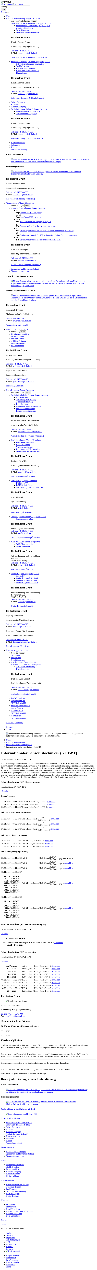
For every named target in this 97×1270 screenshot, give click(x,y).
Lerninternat (11, 1258)
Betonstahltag (31, 212)
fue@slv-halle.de (24, 533)
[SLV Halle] (12, 4)
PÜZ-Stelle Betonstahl (25, 442)
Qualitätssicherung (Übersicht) (23, 476)
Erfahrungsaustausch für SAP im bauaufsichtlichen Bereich (48, 235)
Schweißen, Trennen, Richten (18, 1125)
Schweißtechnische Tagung (36, 222)
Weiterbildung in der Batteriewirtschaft (18, 1109)
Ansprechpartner (12, 1255)
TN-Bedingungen (13, 1240)
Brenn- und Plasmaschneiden (27, 71)
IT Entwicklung (17, 345)
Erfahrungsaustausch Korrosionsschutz (40, 240)
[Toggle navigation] (7, 12)
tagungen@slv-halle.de (27, 260)
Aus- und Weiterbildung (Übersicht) (20, 199)
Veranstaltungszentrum (20, 271)
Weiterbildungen (22, 30)
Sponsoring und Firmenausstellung (25, 269)
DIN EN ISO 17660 (24, 485)
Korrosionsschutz (18, 143)
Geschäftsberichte (18, 660)
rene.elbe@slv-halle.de (27, 472)
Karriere (9, 727)
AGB (8, 1242)
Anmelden (51, 801)
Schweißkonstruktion (19, 102)
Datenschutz (11, 1244)
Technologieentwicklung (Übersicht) (25, 537)
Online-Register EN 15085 (27, 578)
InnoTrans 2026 (31, 217)
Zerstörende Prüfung (24, 402)
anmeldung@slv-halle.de (28, 53)
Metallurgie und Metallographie (28, 406)
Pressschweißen (17, 339)
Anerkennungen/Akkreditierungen (25, 662)
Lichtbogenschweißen (20, 334)
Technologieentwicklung (16, 1191)
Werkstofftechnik (18, 343)
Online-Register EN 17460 (27, 583)
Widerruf (9, 1247)
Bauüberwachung (23, 445)
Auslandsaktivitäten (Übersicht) (23, 694)
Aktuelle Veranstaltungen (16, 1151)
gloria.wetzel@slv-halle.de (23, 381)
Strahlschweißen (22, 66)
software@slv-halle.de (26, 565)
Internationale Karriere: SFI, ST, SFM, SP (33, 26)
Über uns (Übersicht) (14, 723)
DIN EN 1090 (22, 483)
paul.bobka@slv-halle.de (22, 366)
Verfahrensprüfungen (24, 447)
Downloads (10, 1264)
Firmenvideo (16, 658)
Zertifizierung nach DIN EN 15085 (30, 487)
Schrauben (15, 145)
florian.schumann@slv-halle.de (30, 431)
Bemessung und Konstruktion (28, 449)
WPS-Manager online (24, 544)
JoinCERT (20, 576)
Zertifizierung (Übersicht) (21, 512)
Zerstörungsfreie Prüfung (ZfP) (28, 111)
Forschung (5, 1160)
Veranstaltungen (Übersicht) (17, 325)
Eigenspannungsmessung (26, 411)
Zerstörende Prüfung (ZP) (26, 113)
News (8, 729)
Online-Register (12, 1196)
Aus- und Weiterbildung (25, 667)
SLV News (15, 655)
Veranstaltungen (7, 1147)
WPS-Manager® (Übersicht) (22, 569)
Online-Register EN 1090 (26, 580)
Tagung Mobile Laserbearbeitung (38, 226)
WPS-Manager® (12, 1194)
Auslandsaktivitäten (14, 1214)
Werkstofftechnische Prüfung (17, 1185)
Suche (3, 7)
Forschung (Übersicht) (15, 386)
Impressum (10, 1237)
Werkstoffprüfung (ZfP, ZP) (17, 1134)
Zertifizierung (11, 1189)
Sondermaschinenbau (24, 519)
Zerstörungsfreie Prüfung (26, 399)
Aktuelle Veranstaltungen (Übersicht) (26, 265)
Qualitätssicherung (13, 1187)
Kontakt (9, 1249)
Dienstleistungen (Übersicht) (17, 646)
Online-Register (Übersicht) (22, 606)
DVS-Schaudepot (18, 698)
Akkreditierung (22, 397)
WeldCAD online (23, 546)
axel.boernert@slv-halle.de (28, 690)
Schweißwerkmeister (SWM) (27, 32)
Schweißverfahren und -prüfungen (30, 64)
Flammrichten (21, 73)
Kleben (14, 147)
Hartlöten (15, 104)
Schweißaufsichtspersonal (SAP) (19, 745)
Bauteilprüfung (22, 404)
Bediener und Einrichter (25, 68)
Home (8, 740)
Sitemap (9, 1235)
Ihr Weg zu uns (12, 1260)
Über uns (4, 1200)
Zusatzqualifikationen (24, 28)
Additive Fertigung (18, 107)
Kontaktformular (12, 1262)
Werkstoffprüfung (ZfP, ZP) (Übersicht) (27, 138)
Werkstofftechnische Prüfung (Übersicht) (27, 436)
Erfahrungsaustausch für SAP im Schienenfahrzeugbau (47, 231)
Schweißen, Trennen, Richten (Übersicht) (27, 98)
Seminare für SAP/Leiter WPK (28, 451)
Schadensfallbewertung (25, 409)
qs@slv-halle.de (24, 508)
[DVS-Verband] (13, 1251)
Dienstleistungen (22, 669)
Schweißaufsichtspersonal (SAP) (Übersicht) (29, 57)
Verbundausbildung (19, 149)
